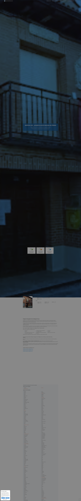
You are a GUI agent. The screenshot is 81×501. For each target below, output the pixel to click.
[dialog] (5, 495)
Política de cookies (5, 496)
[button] (5, 499)
